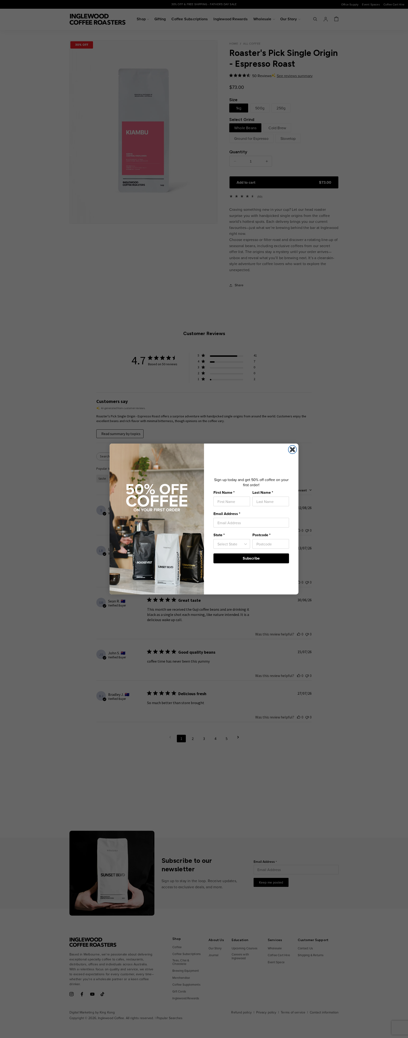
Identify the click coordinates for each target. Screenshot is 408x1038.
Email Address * (226, 513)
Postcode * (261, 535)
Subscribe (251, 558)
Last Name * (262, 492)
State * (219, 535)
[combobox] (230, 543)
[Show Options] (245, 543)
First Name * (224, 492)
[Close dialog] (292, 449)
